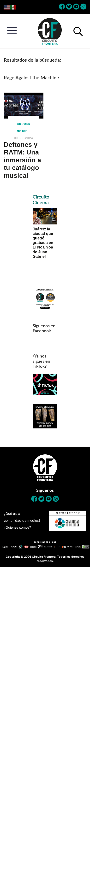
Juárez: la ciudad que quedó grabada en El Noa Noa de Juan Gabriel (43, 242)
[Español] (13, 7)
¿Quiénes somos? (17, 527)
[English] (7, 7)
